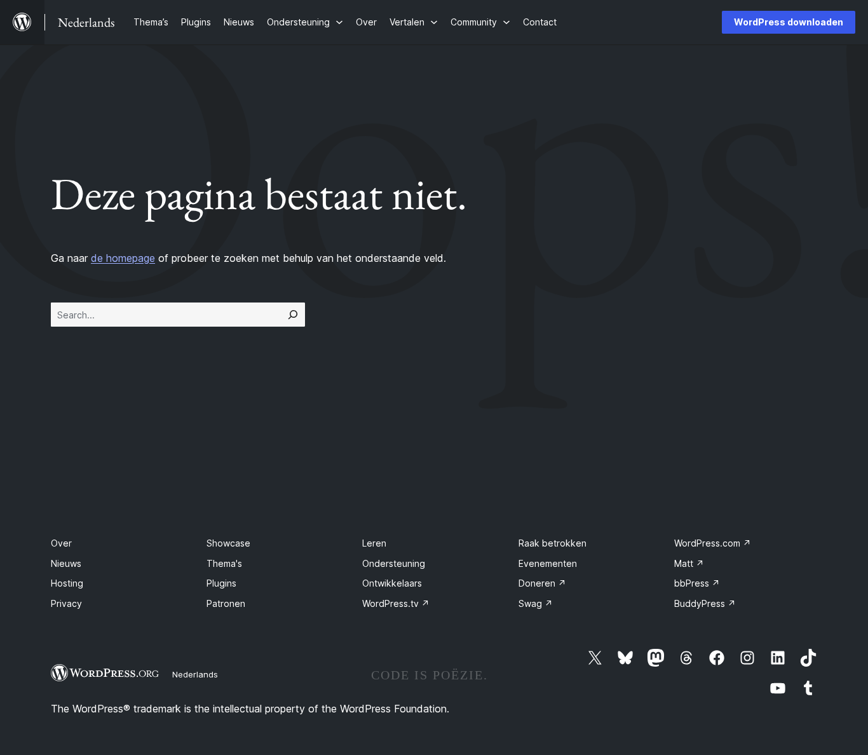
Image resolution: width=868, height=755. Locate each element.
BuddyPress (705, 603)
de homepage (123, 258)
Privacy (66, 603)
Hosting (67, 583)
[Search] (293, 314)
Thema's (224, 563)
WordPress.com (712, 543)
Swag (536, 603)
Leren (374, 543)
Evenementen (548, 563)
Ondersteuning (393, 563)
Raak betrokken (553, 543)
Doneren (542, 583)
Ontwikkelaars (392, 583)
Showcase (228, 543)
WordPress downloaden (788, 22)
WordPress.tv (396, 603)
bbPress (697, 583)
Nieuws (66, 563)
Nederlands (195, 674)
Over (61, 543)
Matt (689, 563)
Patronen (226, 603)
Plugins (221, 583)
